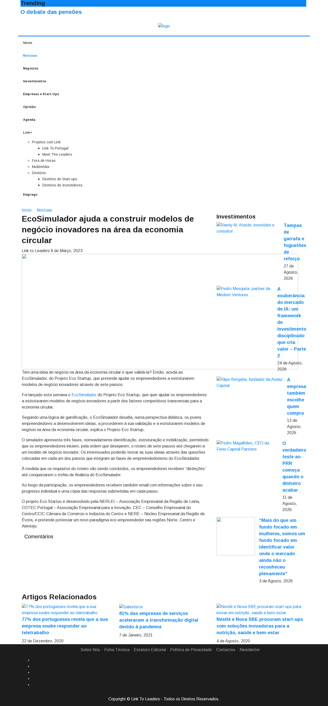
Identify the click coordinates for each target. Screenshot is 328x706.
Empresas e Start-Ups (41, 94)
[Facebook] (34, 660)
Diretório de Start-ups (59, 179)
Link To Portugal (55, 148)
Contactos (225, 650)
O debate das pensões (51, 12)
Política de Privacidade (191, 650)
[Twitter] (34, 672)
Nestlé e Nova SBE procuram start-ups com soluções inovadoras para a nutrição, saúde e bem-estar (260, 626)
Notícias (30, 55)
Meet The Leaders (57, 154)
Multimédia (40, 167)
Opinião (29, 107)
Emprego (30, 194)
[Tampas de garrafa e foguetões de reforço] (248, 228)
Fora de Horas (44, 160)
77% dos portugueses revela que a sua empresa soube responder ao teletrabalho (65, 626)
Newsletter (250, 650)
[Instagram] (34, 679)
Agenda (29, 120)
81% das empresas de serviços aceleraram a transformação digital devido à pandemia (158, 620)
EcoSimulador (84, 395)
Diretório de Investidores (62, 185)
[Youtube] (34, 685)
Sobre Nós (90, 650)
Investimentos (34, 81)
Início (27, 43)
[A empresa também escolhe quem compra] (250, 382)
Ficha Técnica (116, 650)
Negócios (30, 68)
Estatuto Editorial (150, 650)
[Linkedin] (34, 666)
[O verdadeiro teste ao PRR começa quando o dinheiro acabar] (247, 446)
